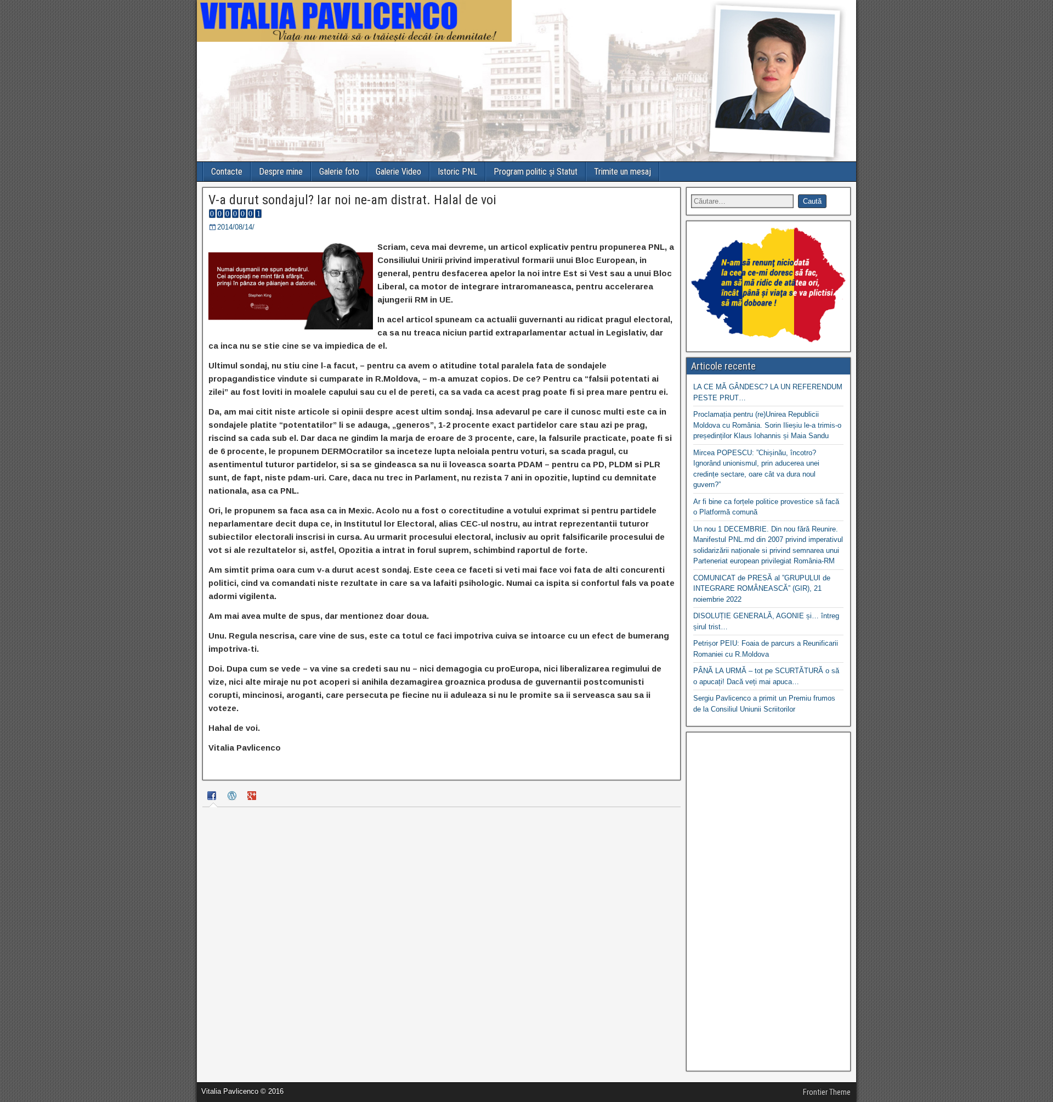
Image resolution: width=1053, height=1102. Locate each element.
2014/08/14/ (235, 227)
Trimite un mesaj (622, 171)
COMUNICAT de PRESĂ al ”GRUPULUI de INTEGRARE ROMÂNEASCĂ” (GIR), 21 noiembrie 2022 (761, 588)
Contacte (226, 171)
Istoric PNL (457, 171)
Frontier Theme (827, 1092)
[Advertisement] (768, 901)
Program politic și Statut (536, 171)
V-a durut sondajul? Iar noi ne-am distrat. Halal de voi (352, 200)
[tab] (213, 797)
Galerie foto (339, 171)
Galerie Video (398, 171)
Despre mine (281, 171)
